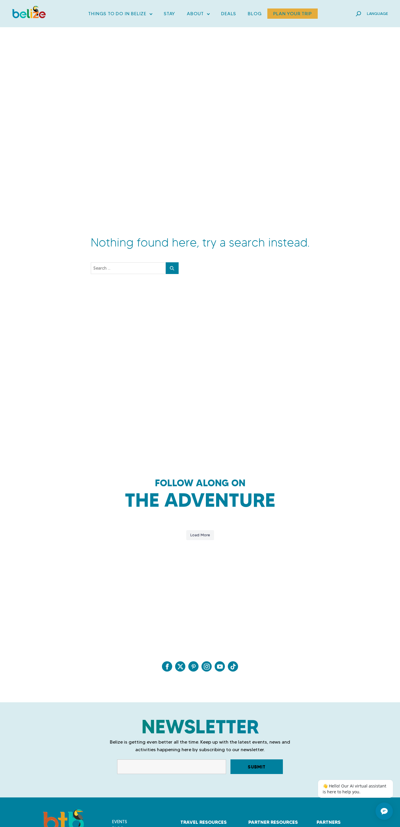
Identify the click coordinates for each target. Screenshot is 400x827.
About (198, 15)
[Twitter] (180, 666)
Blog (254, 13)
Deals (228, 13)
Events (119, 821)
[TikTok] (233, 666)
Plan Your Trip (292, 13)
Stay (169, 13)
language (377, 13)
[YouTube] (220, 666)
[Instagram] (206, 666)
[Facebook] (167, 666)
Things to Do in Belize (120, 15)
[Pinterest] (193, 666)
